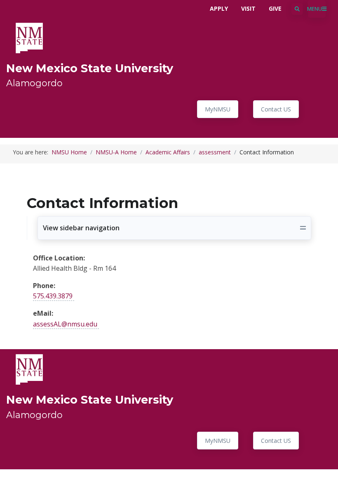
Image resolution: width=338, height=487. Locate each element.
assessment (215, 152)
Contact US (276, 109)
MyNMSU (217, 109)
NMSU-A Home (116, 152)
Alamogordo (34, 83)
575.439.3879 (53, 295)
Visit (248, 8)
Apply (219, 8)
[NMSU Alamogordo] (29, 37)
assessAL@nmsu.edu (65, 324)
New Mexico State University (89, 68)
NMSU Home (69, 152)
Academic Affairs (168, 152)
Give (275, 8)
